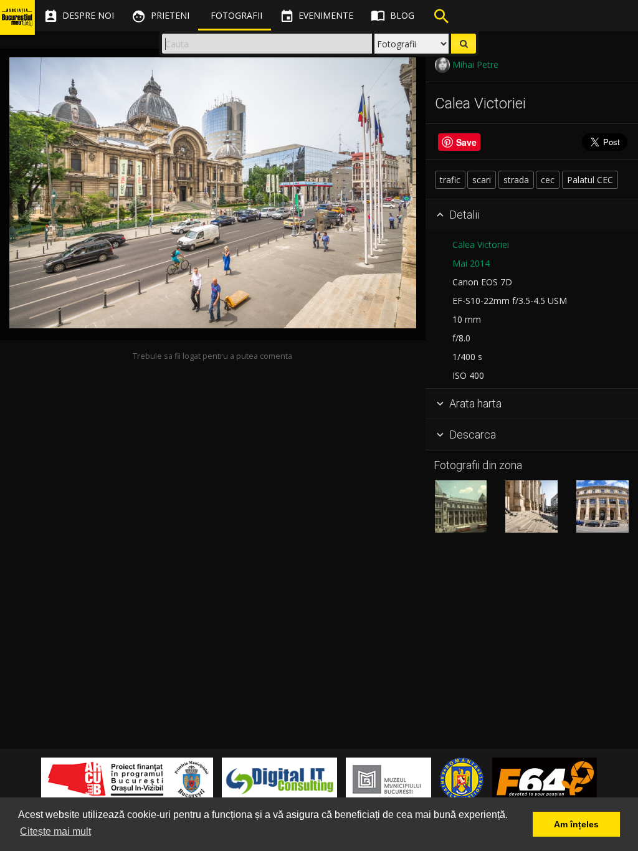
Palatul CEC (590, 180)
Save (466, 142)
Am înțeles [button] (576, 824)
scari (481, 180)
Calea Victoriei (480, 244)
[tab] (532, 215)
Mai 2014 (471, 263)
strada (516, 180)
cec (548, 180)
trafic (450, 180)
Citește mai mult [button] (55, 831)
